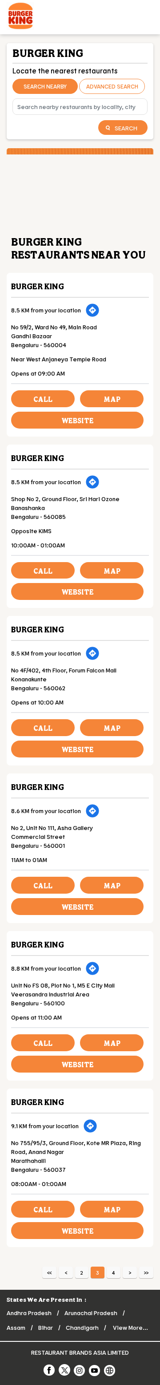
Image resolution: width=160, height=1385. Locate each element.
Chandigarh (82, 1327)
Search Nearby (45, 86)
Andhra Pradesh (29, 1312)
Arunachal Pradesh (90, 1312)
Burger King (37, 286)
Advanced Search (112, 86)
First (49, 1272)
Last (146, 1272)
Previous (66, 1272)
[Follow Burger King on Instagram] (80, 1370)
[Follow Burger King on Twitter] (65, 1370)
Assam (16, 1327)
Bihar (45, 1327)
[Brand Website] (110, 1370)
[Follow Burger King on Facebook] (50, 1370)
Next (130, 1272)
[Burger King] (20, 17)
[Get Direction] (92, 310)
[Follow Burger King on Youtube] (95, 1370)
